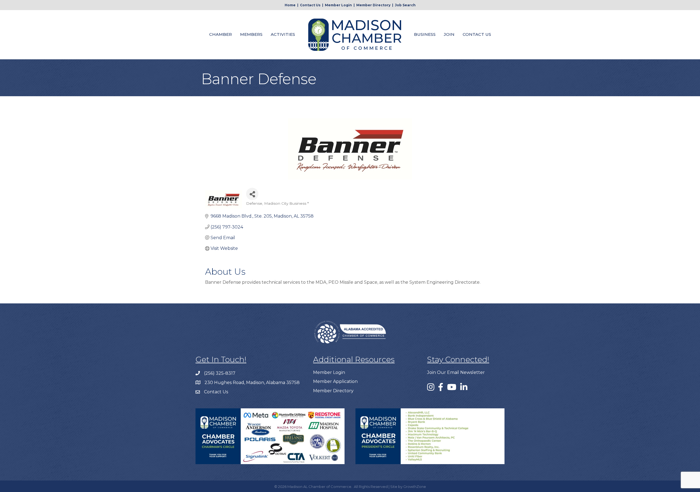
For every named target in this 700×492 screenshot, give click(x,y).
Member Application (335, 381)
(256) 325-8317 (219, 373)
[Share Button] (252, 194)
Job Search (405, 5)
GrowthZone (414, 486)
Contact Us (310, 5)
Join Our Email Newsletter (456, 372)
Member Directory (373, 5)
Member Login (338, 5)
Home (290, 5)
